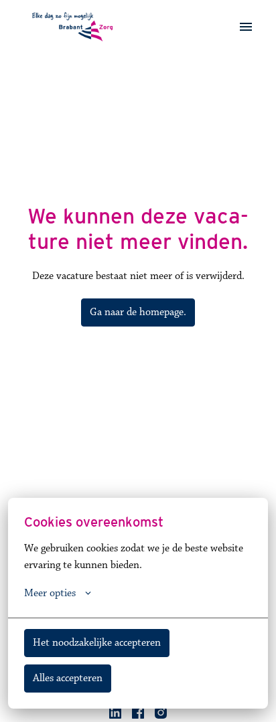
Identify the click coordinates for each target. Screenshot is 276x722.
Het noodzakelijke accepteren (97, 643)
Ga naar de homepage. (138, 312)
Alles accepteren (67, 678)
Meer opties (50, 593)
